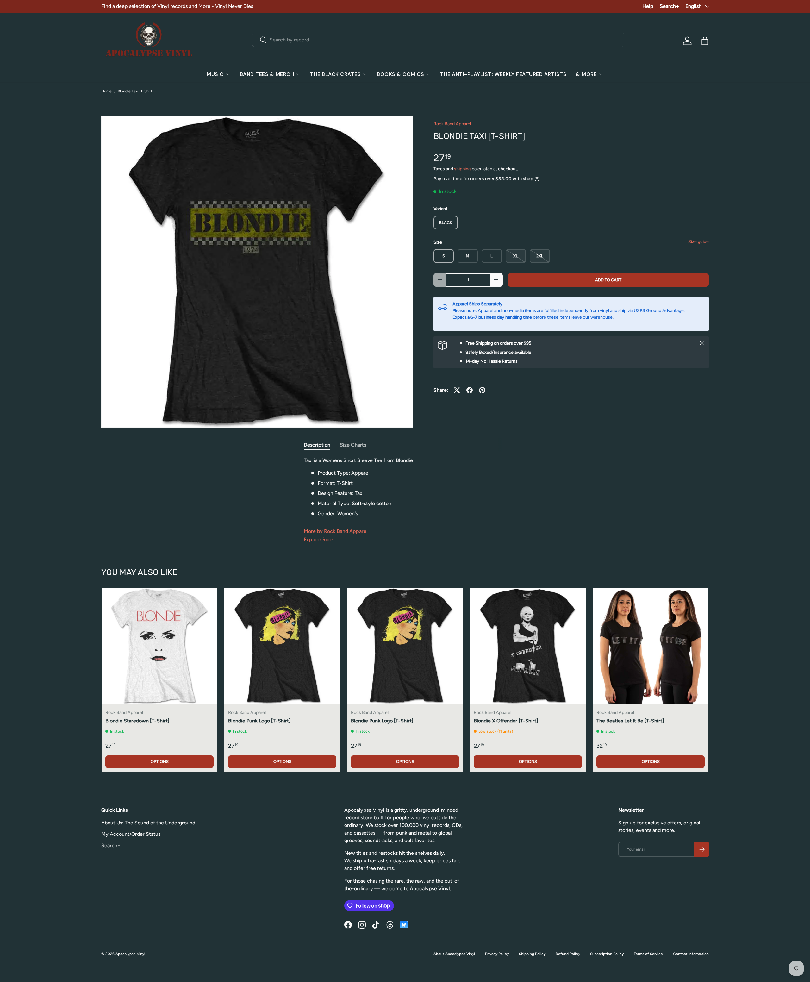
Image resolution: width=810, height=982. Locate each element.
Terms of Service (648, 954)
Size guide (698, 241)
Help (647, 6)
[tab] (317, 445)
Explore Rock (319, 539)
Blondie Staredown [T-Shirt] (137, 721)
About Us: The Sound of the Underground (148, 823)
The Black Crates (335, 74)
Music (215, 74)
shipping (462, 169)
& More (586, 74)
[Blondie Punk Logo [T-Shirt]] (282, 646)
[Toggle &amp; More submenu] (601, 74)
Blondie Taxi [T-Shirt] (136, 91)
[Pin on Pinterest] (482, 390)
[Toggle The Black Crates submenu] (365, 74)
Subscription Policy (607, 954)
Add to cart (608, 280)
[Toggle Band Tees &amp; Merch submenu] (298, 74)
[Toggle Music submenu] (228, 74)
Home (106, 91)
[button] (705, 41)
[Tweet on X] (457, 390)
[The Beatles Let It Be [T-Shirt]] (650, 646)
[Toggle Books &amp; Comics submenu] (428, 74)
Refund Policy (568, 954)
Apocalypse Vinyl (130, 954)
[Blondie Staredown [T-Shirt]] (159, 646)
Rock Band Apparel (452, 124)
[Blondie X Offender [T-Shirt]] (528, 646)
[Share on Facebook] (469, 390)
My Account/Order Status (130, 834)
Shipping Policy (532, 954)
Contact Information (691, 954)
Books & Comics (400, 74)
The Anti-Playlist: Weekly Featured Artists (503, 74)
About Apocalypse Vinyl (454, 954)
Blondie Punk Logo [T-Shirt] (259, 721)
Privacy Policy (497, 954)
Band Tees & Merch (267, 74)
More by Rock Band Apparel (336, 531)
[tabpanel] (405, 487)
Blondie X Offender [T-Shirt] (506, 721)
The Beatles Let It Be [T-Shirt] (630, 721)
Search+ (669, 6)
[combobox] (438, 40)
